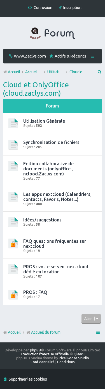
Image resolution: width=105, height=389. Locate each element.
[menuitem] (40, 7)
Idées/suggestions (42, 219)
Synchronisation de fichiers (51, 142)
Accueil (14, 332)
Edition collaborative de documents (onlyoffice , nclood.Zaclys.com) (48, 168)
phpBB (35, 350)
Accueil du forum (45, 332)
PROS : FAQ (35, 292)
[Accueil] (52, 34)
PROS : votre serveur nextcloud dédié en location (55, 269)
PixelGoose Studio (74, 358)
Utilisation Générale (44, 120)
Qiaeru (79, 354)
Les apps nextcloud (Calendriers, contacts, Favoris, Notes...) (57, 197)
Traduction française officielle (44, 354)
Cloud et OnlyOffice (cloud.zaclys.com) (36, 89)
